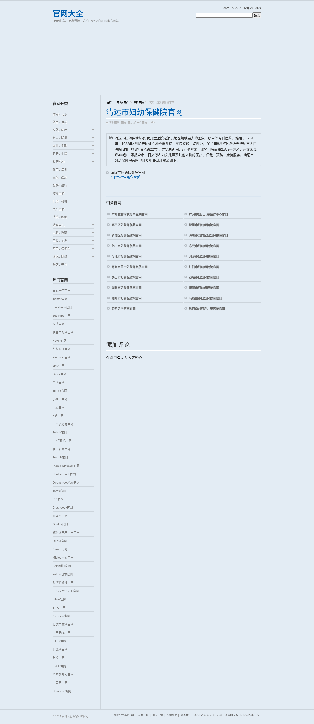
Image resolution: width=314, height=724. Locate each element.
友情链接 (172, 715)
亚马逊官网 (60, 516)
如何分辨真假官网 (124, 715)
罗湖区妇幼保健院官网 (127, 235)
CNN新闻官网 (62, 566)
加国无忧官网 (61, 632)
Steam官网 (60, 549)
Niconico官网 (61, 616)
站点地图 (143, 715)
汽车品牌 (59, 209)
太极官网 (59, 407)
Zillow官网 (59, 599)
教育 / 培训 (60, 169)
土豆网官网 (60, 682)
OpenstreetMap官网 (66, 482)
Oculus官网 (60, 524)
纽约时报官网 (61, 349)
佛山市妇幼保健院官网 (127, 246)
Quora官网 (60, 541)
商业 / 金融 (60, 145)
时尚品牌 (59, 193)
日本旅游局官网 (63, 424)
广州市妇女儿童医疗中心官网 (208, 214)
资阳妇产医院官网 (124, 308)
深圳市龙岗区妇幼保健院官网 (208, 235)
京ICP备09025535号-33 (208, 715)
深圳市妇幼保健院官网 (204, 225)
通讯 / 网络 (60, 256)
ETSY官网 (59, 641)
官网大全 (68, 13)
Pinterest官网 (61, 357)
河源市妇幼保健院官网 (204, 256)
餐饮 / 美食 (60, 264)
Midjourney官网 (63, 557)
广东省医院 (140, 122)
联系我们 (186, 715)
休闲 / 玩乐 (60, 114)
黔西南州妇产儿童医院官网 (207, 308)
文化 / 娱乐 (60, 177)
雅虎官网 (59, 657)
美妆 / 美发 (60, 240)
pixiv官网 (59, 365)
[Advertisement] (157, 62)
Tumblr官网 (60, 457)
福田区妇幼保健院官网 (127, 225)
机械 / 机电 (60, 201)
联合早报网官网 (63, 332)
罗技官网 (59, 324)
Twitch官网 (60, 432)
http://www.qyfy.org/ (125, 177)
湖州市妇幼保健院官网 (127, 298)
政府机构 (59, 161)
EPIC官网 (59, 607)
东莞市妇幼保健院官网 (204, 246)
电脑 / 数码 (60, 232)
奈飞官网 (59, 382)
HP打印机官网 (62, 440)
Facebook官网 (62, 307)
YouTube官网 (61, 315)
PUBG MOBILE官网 (66, 591)
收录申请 (158, 715)
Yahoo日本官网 (63, 574)
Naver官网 (60, 340)
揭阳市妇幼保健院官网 (204, 287)
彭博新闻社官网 (63, 582)
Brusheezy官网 (63, 507)
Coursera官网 (62, 691)
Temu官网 (59, 491)
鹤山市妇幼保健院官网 (127, 277)
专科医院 (139, 102)
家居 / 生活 (60, 153)
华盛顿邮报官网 (63, 674)
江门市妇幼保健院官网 (204, 267)
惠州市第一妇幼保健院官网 (130, 267)
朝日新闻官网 (61, 449)
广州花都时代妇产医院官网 (130, 214)
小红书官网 (60, 399)
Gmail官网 (59, 374)
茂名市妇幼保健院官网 (204, 277)
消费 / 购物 (60, 217)
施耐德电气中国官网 (66, 532)
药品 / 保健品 (61, 248)
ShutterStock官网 (64, 474)
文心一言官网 (61, 290)
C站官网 (58, 499)
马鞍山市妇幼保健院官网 (205, 298)
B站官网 (58, 415)
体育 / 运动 (60, 122)
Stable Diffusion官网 (66, 465)
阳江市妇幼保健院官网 (127, 256)
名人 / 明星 (60, 137)
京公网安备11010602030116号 (243, 715)
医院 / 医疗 (122, 102)
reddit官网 (59, 666)
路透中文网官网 (63, 624)
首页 (109, 102)
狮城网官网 (60, 649)
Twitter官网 (60, 299)
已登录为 (120, 358)
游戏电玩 (59, 225)
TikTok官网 (60, 390)
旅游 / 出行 (60, 185)
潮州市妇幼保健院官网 (127, 287)
